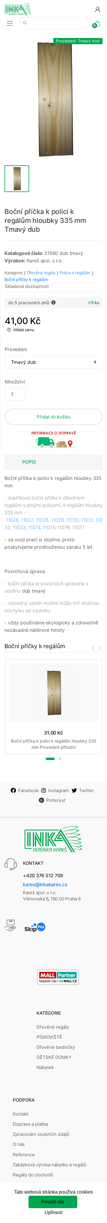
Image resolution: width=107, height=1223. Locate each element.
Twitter (86, 790)
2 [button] (60, 759)
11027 (27, 520)
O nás (19, 1144)
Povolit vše (52, 1201)
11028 (42, 520)
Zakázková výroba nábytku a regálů (49, 1165)
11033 (19, 527)
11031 (87, 520)
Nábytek (45, 1067)
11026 (12, 520)
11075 (49, 527)
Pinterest (55, 800)
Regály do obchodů (33, 1175)
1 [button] (50, 759)
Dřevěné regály (41, 272)
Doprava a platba (30, 1124)
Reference (24, 1154)
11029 (57, 520)
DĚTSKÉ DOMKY (54, 1057)
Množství (15, 382)
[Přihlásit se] (97, 9)
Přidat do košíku (54, 417)
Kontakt (21, 1114)
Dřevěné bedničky (56, 1047)
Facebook (28, 790)
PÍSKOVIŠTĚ (49, 1037)
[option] (53, 99)
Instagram (58, 790)
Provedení (16, 349)
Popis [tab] (29, 462)
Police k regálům (75, 272)
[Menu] (10, 23)
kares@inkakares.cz (45, 884)
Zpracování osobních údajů (41, 1134)
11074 (34, 527)
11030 (72, 520)
